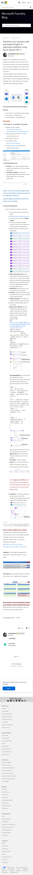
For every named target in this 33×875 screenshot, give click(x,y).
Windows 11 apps (5, 727)
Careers (3, 843)
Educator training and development (9, 776)
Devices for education (6, 765)
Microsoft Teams (5, 803)
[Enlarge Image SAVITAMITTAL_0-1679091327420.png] (20, 360)
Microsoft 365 (5, 797)
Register (24, 2)
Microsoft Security (5, 792)
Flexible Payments (5, 754)
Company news (5, 848)
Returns (3, 743)
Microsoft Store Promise (7, 751)
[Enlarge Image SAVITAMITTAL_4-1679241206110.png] (16, 97)
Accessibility (4, 859)
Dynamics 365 (5, 794)
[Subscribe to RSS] (22, 700)
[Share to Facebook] (11, 700)
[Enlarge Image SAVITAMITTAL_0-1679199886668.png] (20, 438)
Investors (4, 854)
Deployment (14, 145)
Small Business (5, 808)
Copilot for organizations (7, 716)
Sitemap (3, 869)
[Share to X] (14, 700)
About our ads (5, 872)
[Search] (19, 3)
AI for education (5, 781)
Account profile (5, 735)
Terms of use (4, 870)
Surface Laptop (5, 711)
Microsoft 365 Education (7, 770)
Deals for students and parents (8, 778)
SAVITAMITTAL (12, 54)
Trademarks (11, 870)
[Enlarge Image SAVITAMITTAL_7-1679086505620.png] (16, 183)
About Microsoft (5, 846)
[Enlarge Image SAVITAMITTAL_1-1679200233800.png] (20, 471)
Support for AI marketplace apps (8, 824)
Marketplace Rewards (6, 832)
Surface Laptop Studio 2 (7, 713)
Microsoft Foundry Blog (8, 7)
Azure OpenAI (23, 133)
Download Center (5, 738)
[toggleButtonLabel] (30, 7)
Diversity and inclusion (6, 857)
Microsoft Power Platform (7, 800)
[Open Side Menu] (2, 2)
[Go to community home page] (6, 2)
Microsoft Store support (7, 740)
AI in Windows (5, 722)
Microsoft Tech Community (7, 827)
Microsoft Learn (5, 821)
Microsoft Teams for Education (8, 767)
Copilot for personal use (7, 719)
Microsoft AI (4, 789)
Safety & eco (18, 870)
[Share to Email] (25, 700)
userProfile (12, 638)
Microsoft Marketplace (6, 830)
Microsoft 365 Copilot (6, 805)
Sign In (29, 2)
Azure (3, 816)
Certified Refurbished (6, 749)
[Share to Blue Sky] (19, 700)
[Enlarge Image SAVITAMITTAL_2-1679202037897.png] (16, 525)
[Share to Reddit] (16, 700)
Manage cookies (25, 869)
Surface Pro (4, 708)
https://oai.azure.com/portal (13, 143)
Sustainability (5, 862)
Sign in (9, 688)
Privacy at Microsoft (6, 851)
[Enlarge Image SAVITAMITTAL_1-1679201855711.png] (16, 564)
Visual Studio (4, 835)
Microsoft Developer (6, 819)
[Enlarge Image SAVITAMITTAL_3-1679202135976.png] (16, 589)
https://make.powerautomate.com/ (20, 216)
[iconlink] (5, 644)
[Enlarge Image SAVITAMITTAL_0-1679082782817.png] (16, 155)
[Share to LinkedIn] (8, 700)
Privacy (18, 869)
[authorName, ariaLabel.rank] (5, 55)
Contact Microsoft (11, 869)
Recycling (25, 870)
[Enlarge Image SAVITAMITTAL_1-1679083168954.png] (20, 252)
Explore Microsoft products (7, 724)
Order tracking (5, 746)
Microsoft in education (6, 762)
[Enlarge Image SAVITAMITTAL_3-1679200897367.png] (20, 511)
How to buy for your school (7, 773)
